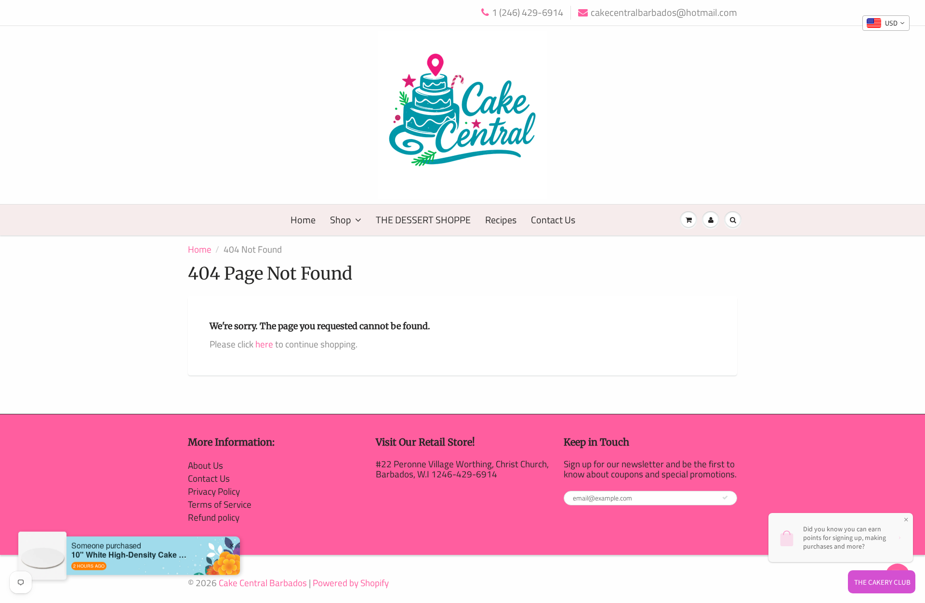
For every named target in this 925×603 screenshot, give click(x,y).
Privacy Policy (214, 491)
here (264, 344)
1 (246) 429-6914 (527, 13)
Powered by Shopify (351, 583)
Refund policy (213, 517)
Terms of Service (219, 504)
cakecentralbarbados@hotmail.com (664, 13)
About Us (205, 465)
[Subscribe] (725, 497)
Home (303, 219)
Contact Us (553, 219)
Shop (340, 219)
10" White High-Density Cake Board (131, 545)
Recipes (500, 219)
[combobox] (886, 23)
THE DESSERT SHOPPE (423, 219)
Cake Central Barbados (263, 583)
